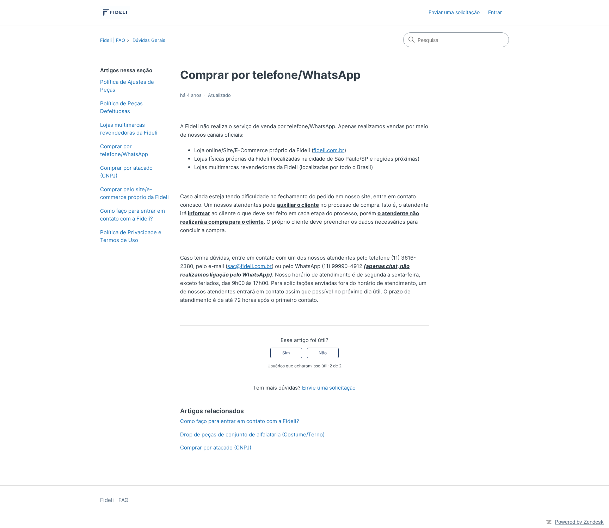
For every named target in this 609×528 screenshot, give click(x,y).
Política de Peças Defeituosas (121, 107)
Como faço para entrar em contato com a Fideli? (132, 214)
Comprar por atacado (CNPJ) (126, 171)
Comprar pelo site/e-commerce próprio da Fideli (134, 193)
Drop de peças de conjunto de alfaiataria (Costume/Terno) (252, 434)
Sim (286, 352)
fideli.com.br (328, 150)
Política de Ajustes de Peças (127, 86)
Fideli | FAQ (112, 40)
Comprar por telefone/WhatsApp (124, 150)
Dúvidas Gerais (149, 40)
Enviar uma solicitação (454, 12)
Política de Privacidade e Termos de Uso (130, 236)
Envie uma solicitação (329, 387)
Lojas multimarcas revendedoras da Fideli (129, 129)
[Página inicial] (115, 12)
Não (323, 352)
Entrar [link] (495, 12)
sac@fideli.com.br (249, 266)
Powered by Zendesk (579, 522)
